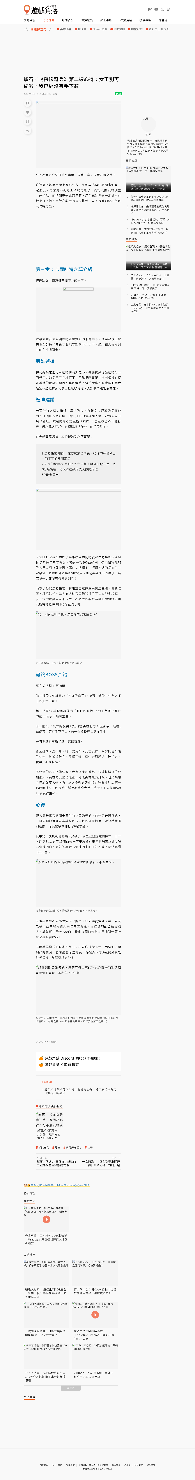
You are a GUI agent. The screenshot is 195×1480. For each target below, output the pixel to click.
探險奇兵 (44, 1147)
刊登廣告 (44, 1465)
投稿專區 (145, 20)
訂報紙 (127, 1465)
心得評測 (48, 20)
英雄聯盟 (66, 29)
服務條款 (83, 1465)
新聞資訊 (68, 20)
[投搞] (150, 9)
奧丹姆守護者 (74, 1147)
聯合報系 (116, 1465)
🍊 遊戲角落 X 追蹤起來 (59, 1064)
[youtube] (156, 9)
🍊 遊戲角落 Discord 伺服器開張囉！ (70, 1058)
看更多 (70, 1388)
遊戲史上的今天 (159, 29)
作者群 (163, 20)
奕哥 (90, 1147)
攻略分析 (29, 20)
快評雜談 (87, 20)
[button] (168, 9)
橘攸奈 (82, 29)
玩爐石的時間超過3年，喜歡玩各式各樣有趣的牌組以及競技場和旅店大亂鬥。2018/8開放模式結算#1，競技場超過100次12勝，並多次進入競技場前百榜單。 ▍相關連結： (148, 149)
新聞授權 (70, 1465)
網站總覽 (151, 1465)
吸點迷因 (119, 29)
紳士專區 (106, 20)
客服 (60, 1465)
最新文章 (131, 160)
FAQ (54, 1465)
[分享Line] (27, 112)
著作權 (92, 1465)
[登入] (162, 9)
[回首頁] (41, 10)
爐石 (57, 1147)
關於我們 (139, 1465)
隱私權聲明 (103, 1465)
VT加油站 (126, 20)
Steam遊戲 (100, 29)
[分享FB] (27, 103)
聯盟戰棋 (137, 29)
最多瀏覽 (131, 239)
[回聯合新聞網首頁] (27, 10)
